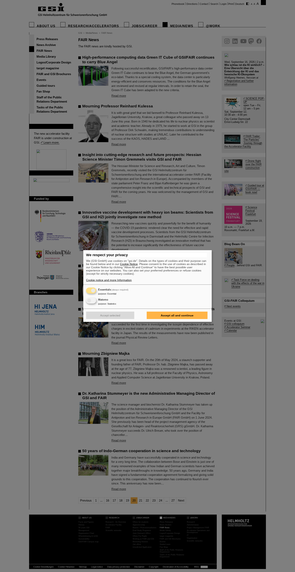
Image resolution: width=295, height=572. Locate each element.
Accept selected (110, 315)
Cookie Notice (129, 264)
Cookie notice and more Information (109, 280)
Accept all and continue (177, 315)
